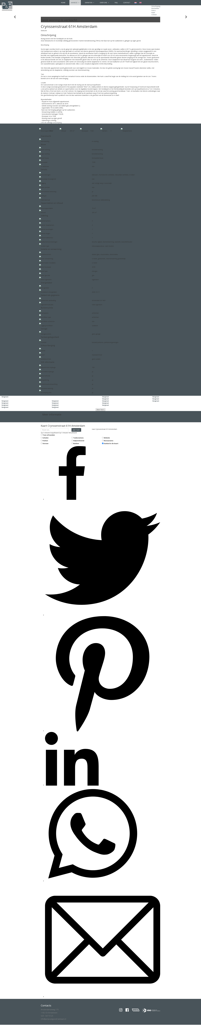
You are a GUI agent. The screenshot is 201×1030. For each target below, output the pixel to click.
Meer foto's (100, 410)
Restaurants (108, 441)
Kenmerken (155, 8)
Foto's (153, 10)
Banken (76, 443)
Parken (45, 441)
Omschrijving (155, 6)
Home (63, 3)
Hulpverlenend (78, 441)
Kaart (153, 13)
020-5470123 (46, 418)
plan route (76, 430)
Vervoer (45, 443)
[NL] (135, 3)
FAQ (116, 3)
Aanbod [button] (74, 3)
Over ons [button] (104, 3)
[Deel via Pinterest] (102, 731)
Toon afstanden (49, 435)
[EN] (140, 3)
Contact (126, 3)
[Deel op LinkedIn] (72, 785)
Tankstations (78, 438)
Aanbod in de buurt (111, 443)
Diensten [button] (89, 3)
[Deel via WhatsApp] (92, 881)
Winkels (107, 438)
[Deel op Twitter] (102, 615)
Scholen (45, 438)
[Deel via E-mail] (102, 997)
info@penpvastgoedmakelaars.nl (53, 420)
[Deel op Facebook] (72, 499)
